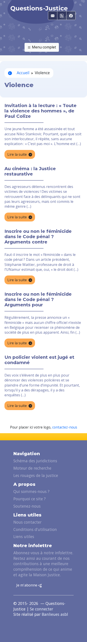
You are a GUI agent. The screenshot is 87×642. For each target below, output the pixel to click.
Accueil (22, 72)
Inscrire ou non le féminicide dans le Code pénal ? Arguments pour (38, 299)
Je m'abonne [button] (27, 585)
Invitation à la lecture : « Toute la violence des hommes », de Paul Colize (40, 111)
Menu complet (43, 47)
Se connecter (41, 609)
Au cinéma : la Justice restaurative (30, 171)
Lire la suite (17, 154)
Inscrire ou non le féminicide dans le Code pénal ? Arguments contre (38, 237)
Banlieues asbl (55, 614)
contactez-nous (64, 427)
